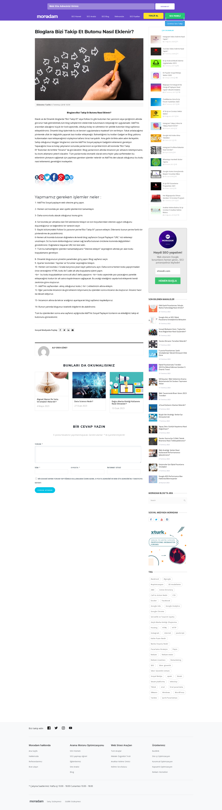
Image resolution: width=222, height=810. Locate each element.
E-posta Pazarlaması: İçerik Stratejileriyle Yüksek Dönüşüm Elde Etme (173, 353)
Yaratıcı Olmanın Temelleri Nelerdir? (173, 341)
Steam (179, 676)
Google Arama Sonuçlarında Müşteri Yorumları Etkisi (173, 172)
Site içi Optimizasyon (161, 756)
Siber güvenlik (165, 665)
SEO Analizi (91, 17)
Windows (166, 692)
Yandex (154, 698)
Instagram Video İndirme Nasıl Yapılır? (174, 38)
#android (155, 579)
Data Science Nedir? (83, 401)
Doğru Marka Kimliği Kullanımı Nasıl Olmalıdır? (126, 402)
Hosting (154, 628)
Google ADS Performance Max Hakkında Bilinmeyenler (171, 477)
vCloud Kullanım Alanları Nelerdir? (172, 405)
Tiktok (153, 687)
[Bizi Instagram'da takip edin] (63, 728)
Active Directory (166, 590)
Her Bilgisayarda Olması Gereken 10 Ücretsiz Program (173, 196)
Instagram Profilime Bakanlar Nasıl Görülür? (173, 148)
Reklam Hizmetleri (160, 772)
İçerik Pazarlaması (169, 698)
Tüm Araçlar (116, 751)
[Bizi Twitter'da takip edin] (56, 728)
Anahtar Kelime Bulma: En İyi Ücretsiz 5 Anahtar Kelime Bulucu (173, 210)
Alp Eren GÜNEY (59, 348)
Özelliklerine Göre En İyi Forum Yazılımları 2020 (171, 100)
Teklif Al (153, 16)
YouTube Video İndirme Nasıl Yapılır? (173, 50)
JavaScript (180, 633)
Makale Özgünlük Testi (121, 756)
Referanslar (119, 17)
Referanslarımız (35, 761)
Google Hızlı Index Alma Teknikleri (171, 136)
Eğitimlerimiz (75, 761)
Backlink (155, 751)
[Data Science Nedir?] (89, 386)
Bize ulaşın (33, 767)
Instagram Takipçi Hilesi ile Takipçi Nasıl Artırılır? (172, 124)
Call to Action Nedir (159, 595)
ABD (152, 590)
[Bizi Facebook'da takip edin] (48, 728)
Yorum (39, 444)
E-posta (75, 467)
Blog (72, 772)
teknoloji (173, 682)
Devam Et (165, 6)
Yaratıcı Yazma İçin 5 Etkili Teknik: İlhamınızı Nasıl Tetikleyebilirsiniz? (172, 439)
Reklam (154, 655)
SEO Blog (105, 17)
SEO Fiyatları (135, 17)
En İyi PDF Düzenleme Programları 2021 (170, 184)
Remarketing (176, 660)
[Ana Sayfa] (47, 16)
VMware (154, 692)
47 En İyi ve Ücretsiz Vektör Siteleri (172, 112)
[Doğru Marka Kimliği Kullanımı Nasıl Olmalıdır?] (126, 386)
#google (167, 579)
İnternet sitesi (114, 467)
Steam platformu (158, 682)
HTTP (174, 628)
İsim (37, 467)
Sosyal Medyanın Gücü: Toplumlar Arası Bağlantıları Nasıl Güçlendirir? (172, 330)
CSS (174, 595)
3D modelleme (174, 584)
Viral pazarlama (176, 687)
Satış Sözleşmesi (54, 801)
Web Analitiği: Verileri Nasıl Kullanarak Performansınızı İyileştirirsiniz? (169, 452)
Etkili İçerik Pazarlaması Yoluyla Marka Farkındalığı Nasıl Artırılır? (171, 306)
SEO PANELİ (175, 16)
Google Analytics (173, 606)
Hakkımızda (34, 756)
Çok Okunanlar (168, 30)
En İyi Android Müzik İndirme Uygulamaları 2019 (173, 62)
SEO (152, 665)
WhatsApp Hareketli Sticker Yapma (172, 160)
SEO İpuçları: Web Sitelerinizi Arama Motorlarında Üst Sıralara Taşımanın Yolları (173, 381)
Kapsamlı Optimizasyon (162, 767)
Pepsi (175, 649)
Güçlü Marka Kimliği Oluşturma (164, 622)
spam (169, 676)
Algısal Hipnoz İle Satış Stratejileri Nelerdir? (47, 400)
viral (163, 687)
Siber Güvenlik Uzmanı (160, 671)
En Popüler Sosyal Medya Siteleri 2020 (172, 74)
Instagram (155, 633)
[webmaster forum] (168, 546)
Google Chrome (157, 611)
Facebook (166, 601)
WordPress (179, 692)
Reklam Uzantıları (158, 660)
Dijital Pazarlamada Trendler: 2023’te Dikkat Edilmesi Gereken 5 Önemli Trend (172, 367)
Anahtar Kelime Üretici (120, 761)
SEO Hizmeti (76, 17)
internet (167, 633)
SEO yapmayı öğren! (78, 756)
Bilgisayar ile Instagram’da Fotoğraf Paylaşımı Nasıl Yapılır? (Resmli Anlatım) (172, 87)
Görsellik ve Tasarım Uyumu (162, 617)
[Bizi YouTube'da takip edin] (70, 728)
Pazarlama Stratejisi (159, 649)
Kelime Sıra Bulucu (119, 767)
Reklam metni (167, 655)
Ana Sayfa (33, 751)
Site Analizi (74, 767)
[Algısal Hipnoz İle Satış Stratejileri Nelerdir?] (51, 385)
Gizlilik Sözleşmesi (73, 801)
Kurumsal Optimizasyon (162, 761)
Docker (154, 601)
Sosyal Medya (156, 676)
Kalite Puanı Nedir (158, 638)
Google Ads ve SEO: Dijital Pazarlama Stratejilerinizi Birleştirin (172, 318)
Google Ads (156, 606)
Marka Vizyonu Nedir (159, 644)
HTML (164, 628)
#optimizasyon (157, 584)
